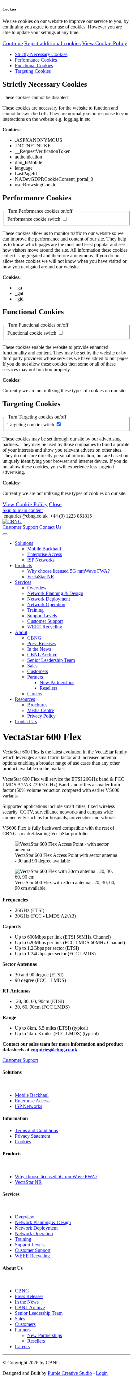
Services (23, 582)
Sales (32, 665)
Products (23, 565)
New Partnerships (57, 682)
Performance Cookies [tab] (36, 60)
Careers (34, 693)
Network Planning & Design (55, 593)
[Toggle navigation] (4, 534)
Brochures (37, 704)
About (21, 632)
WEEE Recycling (44, 626)
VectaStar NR (40, 576)
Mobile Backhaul (44, 548)
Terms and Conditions (36, 1130)
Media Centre (40, 710)
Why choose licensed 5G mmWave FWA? (68, 571)
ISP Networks (40, 559)
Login (102, 1373)
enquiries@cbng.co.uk (54, 1049)
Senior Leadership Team (51, 660)
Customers (37, 671)
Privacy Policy (41, 716)
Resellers (48, 688)
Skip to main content (22, 510)
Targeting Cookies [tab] (33, 71)
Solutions (24, 543)
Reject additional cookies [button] (52, 43)
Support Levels (42, 615)
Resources (25, 699)
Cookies (23, 1141)
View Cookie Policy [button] (104, 43)
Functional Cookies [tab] (34, 65)
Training (35, 610)
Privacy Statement (32, 1136)
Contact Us (50, 527)
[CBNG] (12, 521)
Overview (37, 587)
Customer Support (20, 527)
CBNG (34, 638)
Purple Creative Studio (70, 1373)
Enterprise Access (44, 554)
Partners (35, 677)
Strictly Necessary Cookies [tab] (41, 54)
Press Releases (41, 643)
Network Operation (46, 604)
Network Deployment (48, 598)
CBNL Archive (42, 654)
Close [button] (55, 504)
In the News (39, 649)
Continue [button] (12, 43)
